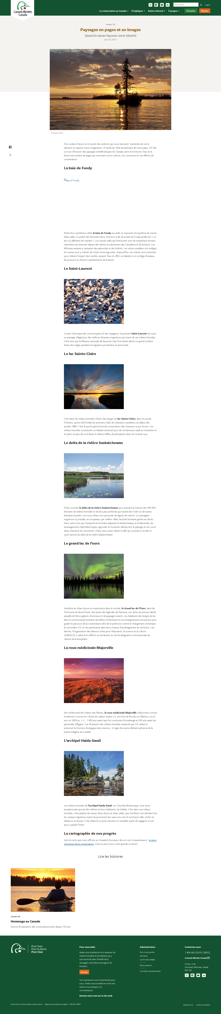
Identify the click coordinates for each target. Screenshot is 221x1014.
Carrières (143, 955)
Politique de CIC (188, 1005)
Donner (204, 10)
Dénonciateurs (146, 965)
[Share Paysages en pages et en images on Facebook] (10, 147)
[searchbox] (185, 5)
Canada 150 (110, 24)
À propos (172, 10)
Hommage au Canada (25, 921)
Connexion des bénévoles (150, 971)
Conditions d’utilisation (203, 1005)
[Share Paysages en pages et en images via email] (10, 162)
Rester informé (155, 10)
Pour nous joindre (147, 952)
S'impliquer (137, 10)
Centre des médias (147, 959)
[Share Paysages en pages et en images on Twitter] (10, 155)
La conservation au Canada (112, 10)
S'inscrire (190, 10)
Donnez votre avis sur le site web (95, 995)
